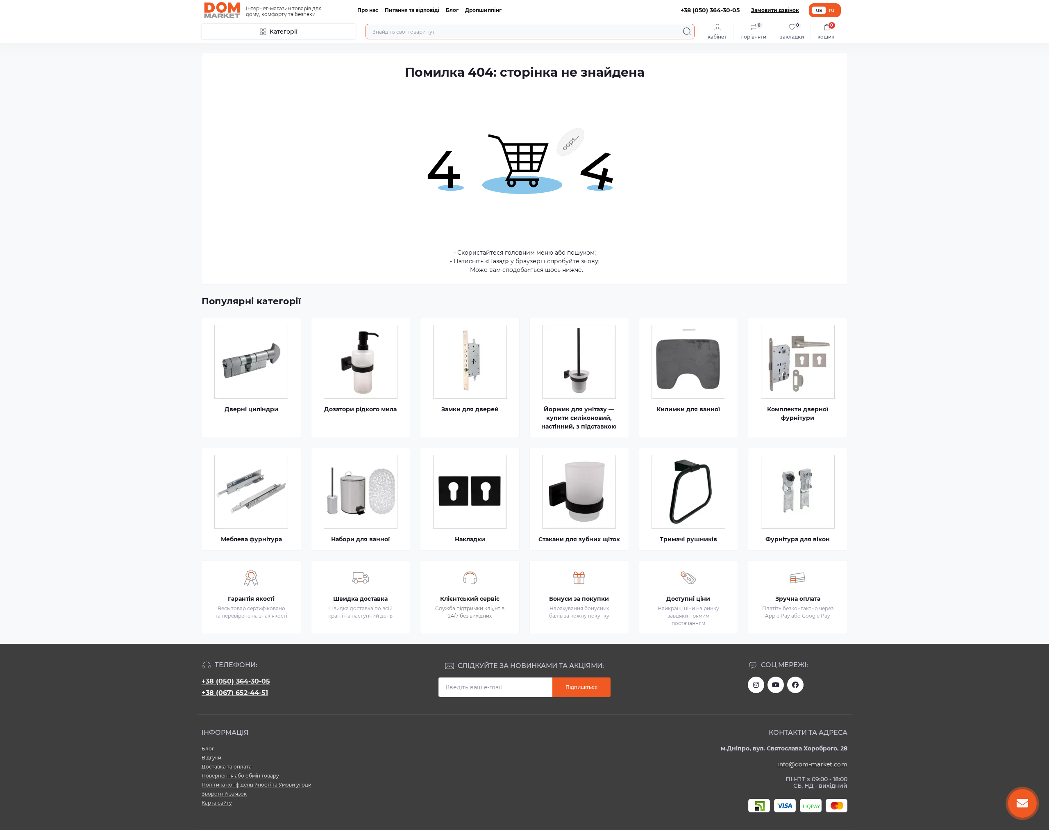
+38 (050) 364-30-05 (236, 681)
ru (831, 10)
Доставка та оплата (227, 767)
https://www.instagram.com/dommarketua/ (756, 685)
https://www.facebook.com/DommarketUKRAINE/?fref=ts (795, 685)
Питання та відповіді (412, 10)
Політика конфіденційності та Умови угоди (256, 785)
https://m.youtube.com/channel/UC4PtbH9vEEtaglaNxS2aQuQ (775, 685)
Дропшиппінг (483, 10)
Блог (452, 10)
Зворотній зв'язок (224, 794)
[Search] (687, 31)
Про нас (367, 10)
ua (819, 10)
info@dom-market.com (812, 764)
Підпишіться (581, 687)
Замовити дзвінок (775, 10)
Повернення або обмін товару (240, 776)
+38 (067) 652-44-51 (235, 693)
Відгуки (211, 758)
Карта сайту (217, 803)
